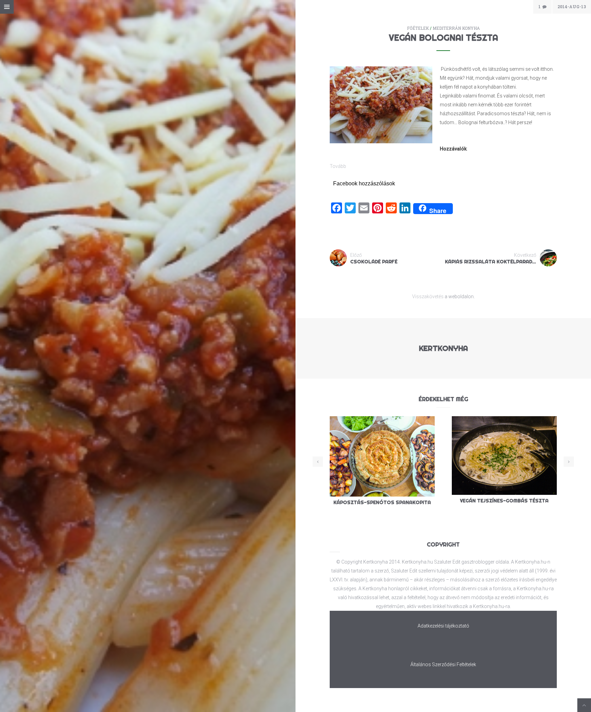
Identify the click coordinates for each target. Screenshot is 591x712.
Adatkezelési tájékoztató (443, 626)
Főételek (418, 28)
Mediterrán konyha (456, 28)
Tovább (338, 166)
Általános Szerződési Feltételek (443, 664)
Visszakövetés (428, 296)
